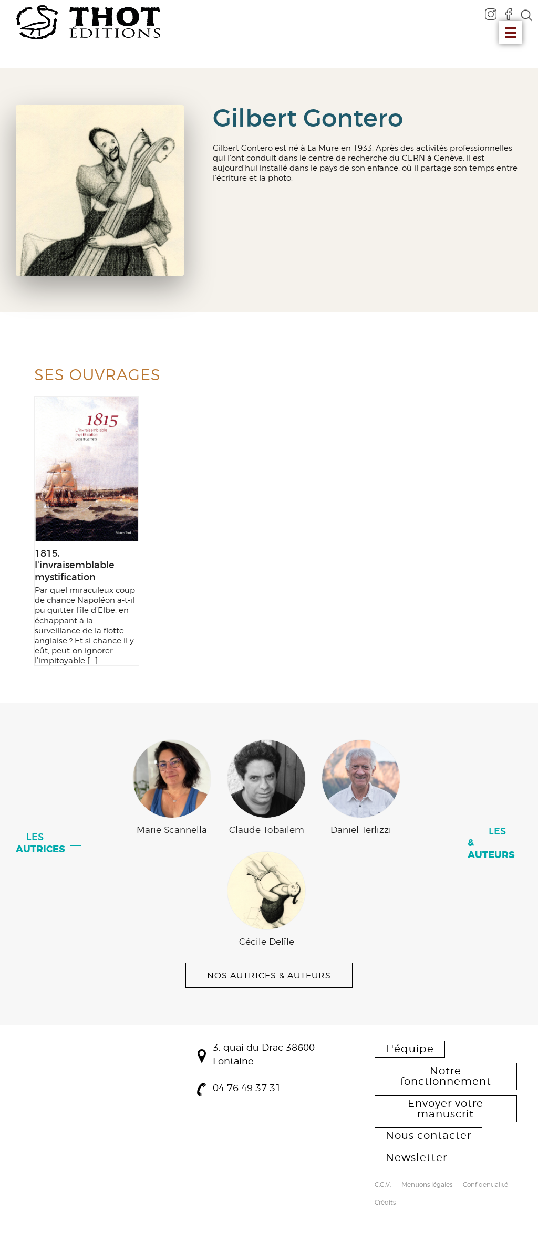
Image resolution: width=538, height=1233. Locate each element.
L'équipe (410, 1048)
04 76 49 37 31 (247, 1087)
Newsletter (416, 1157)
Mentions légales (426, 1185)
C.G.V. (383, 1185)
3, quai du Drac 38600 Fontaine (264, 1054)
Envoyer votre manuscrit (445, 1108)
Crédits (385, 1203)
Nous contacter (428, 1135)
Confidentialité (485, 1185)
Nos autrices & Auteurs (269, 975)
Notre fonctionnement (445, 1076)
